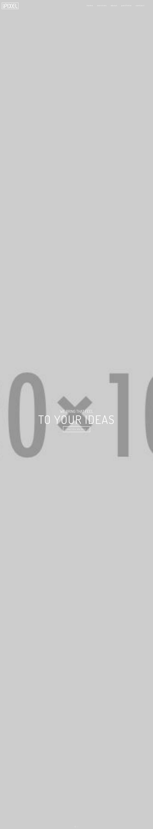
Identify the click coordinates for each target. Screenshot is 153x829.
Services (102, 5)
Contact (140, 5)
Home (90, 5)
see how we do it (76, 429)
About (114, 5)
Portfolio (126, 5)
